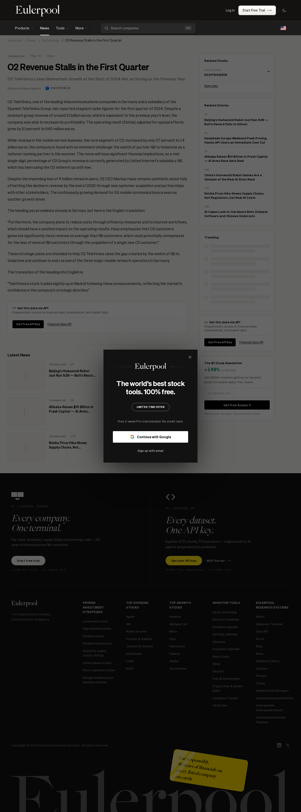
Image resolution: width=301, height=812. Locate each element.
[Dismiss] (190, 357)
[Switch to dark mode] (284, 10)
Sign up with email (150, 450)
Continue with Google (154, 436)
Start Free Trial (253, 10)
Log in (230, 10)
